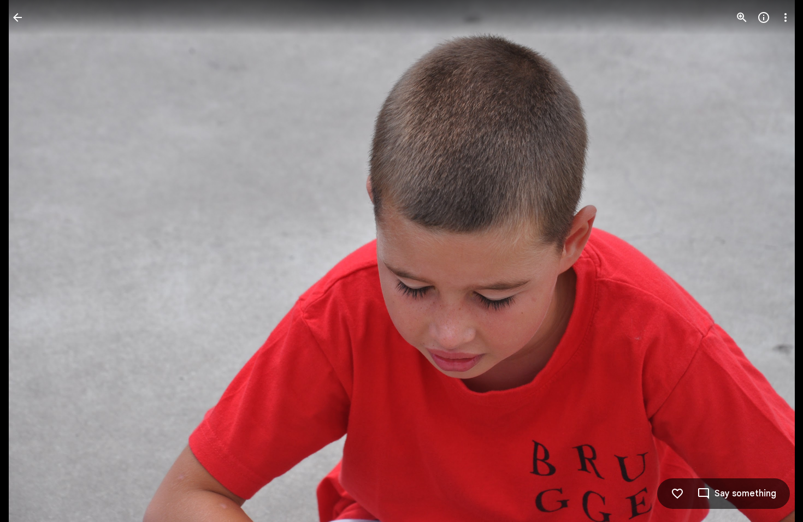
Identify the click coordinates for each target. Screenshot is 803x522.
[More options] (785, 17)
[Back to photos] (17, 17)
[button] (30, 261)
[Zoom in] (742, 17)
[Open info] (764, 17)
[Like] (677, 493)
